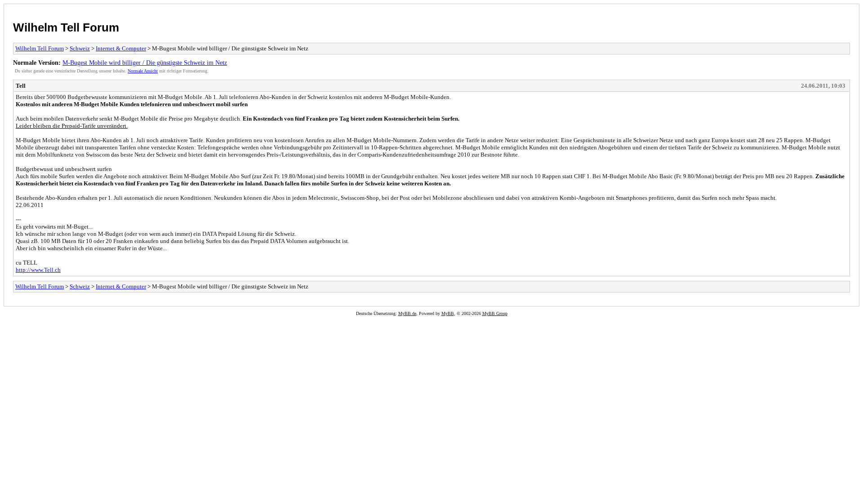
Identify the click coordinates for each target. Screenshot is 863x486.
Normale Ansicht (143, 70)
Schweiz (80, 48)
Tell (21, 85)
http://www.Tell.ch (38, 269)
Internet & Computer (121, 48)
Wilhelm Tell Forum (66, 27)
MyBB (447, 313)
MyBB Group (494, 313)
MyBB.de (407, 313)
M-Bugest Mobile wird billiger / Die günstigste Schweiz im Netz (144, 62)
